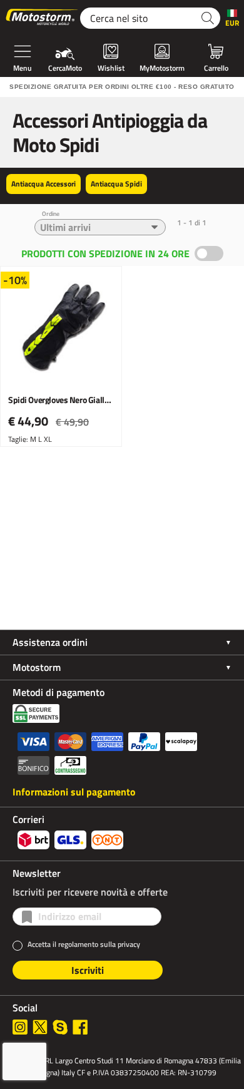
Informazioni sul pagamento (74, 791)
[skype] (60, 1027)
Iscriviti (87, 970)
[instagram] (20, 1027)
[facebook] (80, 1027)
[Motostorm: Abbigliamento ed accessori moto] (42, 18)
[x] (40, 1027)
